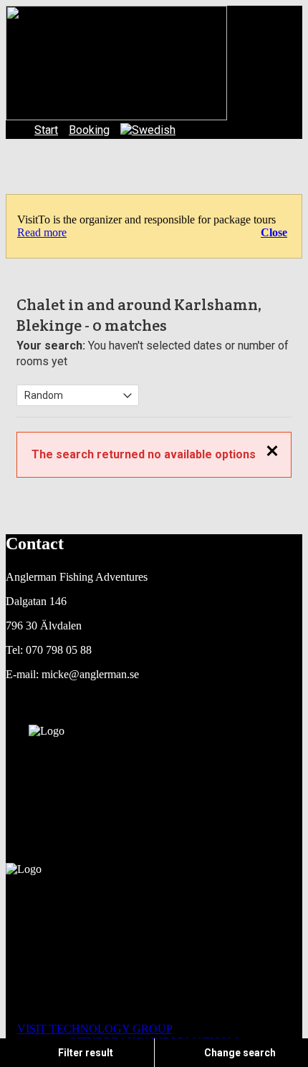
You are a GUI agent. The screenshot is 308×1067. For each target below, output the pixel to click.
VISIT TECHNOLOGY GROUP (94, 1029)
